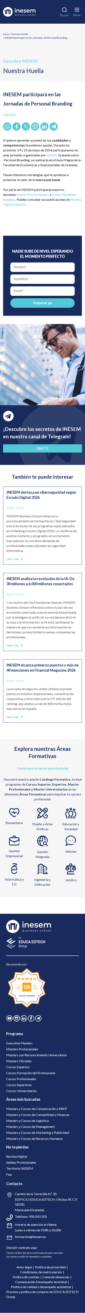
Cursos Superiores (19, 1085)
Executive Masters (19, 1043)
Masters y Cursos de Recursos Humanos (34, 1138)
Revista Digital (16, 1156)
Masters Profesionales (22, 1049)
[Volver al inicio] (20, 11)
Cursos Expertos (18, 1067)
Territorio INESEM (19, 1168)
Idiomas (71, 851)
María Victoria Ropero (33, 194)
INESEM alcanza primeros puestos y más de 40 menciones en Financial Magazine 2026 (42, 667)
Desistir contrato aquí (21, 1247)
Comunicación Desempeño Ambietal (41, 1282)
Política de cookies (26, 1277)
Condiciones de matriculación (41, 1272)
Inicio (6, 34)
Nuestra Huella (19, 34)
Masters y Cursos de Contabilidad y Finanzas (38, 1115)
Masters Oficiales (19, 1061)
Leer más (12, 559)
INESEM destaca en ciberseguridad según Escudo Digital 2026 (41, 495)
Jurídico (71, 880)
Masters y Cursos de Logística (27, 1121)
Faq (9, 1174)
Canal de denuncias (55, 1277)
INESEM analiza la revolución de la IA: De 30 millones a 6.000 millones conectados (40, 581)
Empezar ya (42, 303)
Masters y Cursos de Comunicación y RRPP (36, 1109)
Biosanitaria (14, 823)
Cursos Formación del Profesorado (30, 1073)
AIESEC (52, 155)
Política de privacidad (50, 1267)
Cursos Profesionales (21, 1079)
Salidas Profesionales (21, 1162)
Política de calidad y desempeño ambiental (41, 1287)
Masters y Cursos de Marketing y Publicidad (37, 1132)
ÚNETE (42, 448)
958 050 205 (38, 1216)
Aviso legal (24, 1267)
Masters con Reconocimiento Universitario (36, 1055)
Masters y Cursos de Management (30, 1126)
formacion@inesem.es (30, 1237)
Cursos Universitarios (21, 1091)
